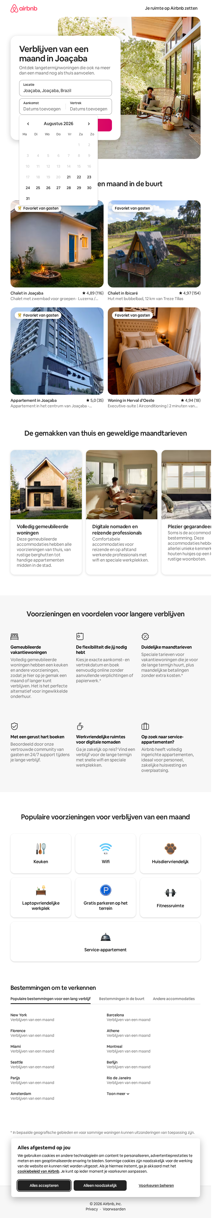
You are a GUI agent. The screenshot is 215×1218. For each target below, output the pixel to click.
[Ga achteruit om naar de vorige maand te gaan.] (28, 123)
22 (79, 177)
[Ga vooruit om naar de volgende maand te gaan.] (88, 123)
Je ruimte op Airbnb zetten (171, 8)
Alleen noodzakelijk (100, 1185)
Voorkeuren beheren (156, 1185)
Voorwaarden (114, 1209)
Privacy (92, 1209)
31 (28, 198)
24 (28, 187)
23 (89, 177)
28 (69, 187)
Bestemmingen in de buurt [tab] (121, 998)
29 (79, 187)
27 (58, 187)
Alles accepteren (44, 1185)
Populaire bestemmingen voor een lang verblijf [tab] (50, 998)
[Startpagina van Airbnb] (23, 8)
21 (69, 177)
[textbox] (42, 109)
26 (48, 187)
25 (38, 187)
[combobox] (65, 90)
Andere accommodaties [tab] (174, 998)
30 (89, 187)
